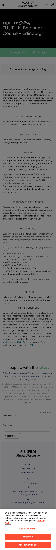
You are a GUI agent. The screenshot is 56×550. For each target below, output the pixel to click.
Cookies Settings (28, 529)
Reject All (28, 537)
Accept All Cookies (28, 545)
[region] (28, 529)
